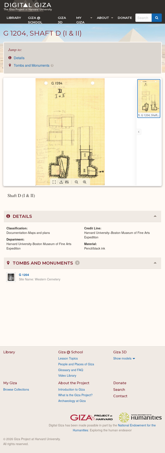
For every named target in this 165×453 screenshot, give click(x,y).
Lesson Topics (68, 358)
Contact (120, 396)
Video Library (67, 375)
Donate (125, 18)
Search (119, 390)
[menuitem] (13, 18)
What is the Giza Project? (75, 395)
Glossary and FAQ (70, 370)
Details (18, 57)
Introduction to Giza (71, 389)
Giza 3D (62, 20)
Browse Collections (16, 389)
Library (14, 18)
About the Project (73, 383)
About (103, 18)
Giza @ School (35, 20)
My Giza (80, 20)
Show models (122, 358)
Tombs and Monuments (33, 65)
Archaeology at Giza (72, 401)
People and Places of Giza (76, 364)
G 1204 (24, 274)
